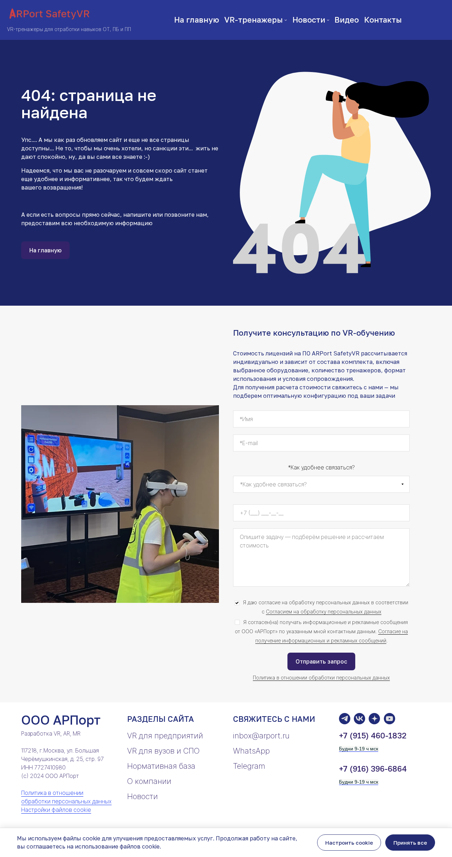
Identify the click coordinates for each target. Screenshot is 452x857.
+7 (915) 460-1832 (372, 735)
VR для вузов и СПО (163, 750)
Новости (142, 796)
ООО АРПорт (61, 719)
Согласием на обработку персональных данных (323, 612)
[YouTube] (389, 718)
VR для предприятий (165, 735)
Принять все (410, 842)
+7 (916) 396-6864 (373, 768)
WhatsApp (251, 750)
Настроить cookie (349, 842)
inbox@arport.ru (261, 735)
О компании (149, 781)
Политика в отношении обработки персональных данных (321, 678)
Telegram (249, 766)
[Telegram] (344, 718)
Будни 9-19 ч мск (358, 748)
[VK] (359, 718)
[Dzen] (374, 718)
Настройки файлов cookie (56, 809)
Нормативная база (161, 766)
